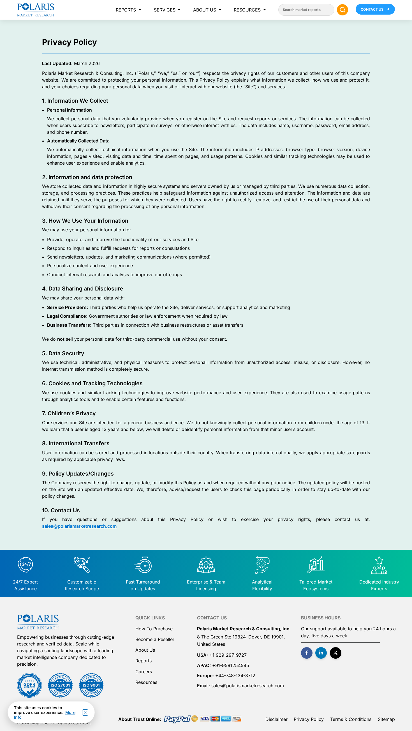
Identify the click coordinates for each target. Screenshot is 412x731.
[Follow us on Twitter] (335, 653)
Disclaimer (276, 719)
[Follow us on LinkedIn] (321, 653)
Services (164, 10)
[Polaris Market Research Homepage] (35, 10)
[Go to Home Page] (38, 621)
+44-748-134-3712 (235, 675)
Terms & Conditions (350, 719)
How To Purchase (154, 628)
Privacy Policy (309, 719)
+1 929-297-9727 (228, 655)
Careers (143, 671)
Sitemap (386, 719)
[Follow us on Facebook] (307, 653)
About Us (204, 10)
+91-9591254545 (230, 665)
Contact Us (372, 9)
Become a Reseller (154, 639)
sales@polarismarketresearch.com (79, 526)
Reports (126, 10)
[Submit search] (342, 9)
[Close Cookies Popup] (85, 712)
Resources (247, 10)
